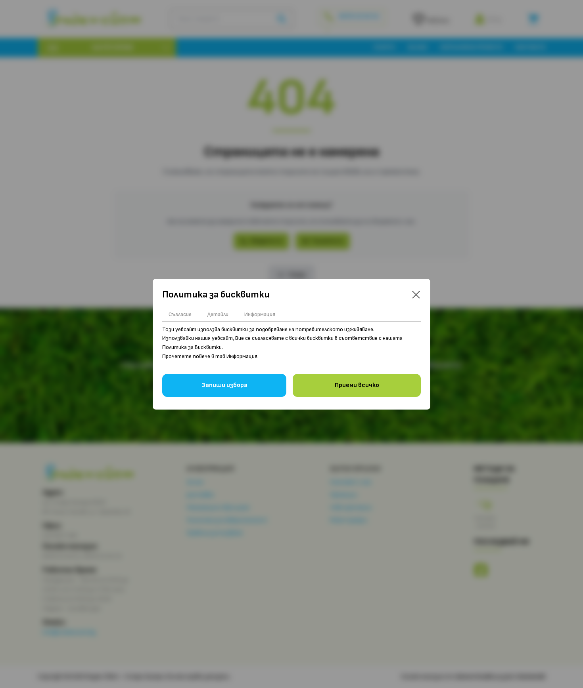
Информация (259, 314)
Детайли (217, 314)
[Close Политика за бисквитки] (416, 294)
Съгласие (180, 314)
